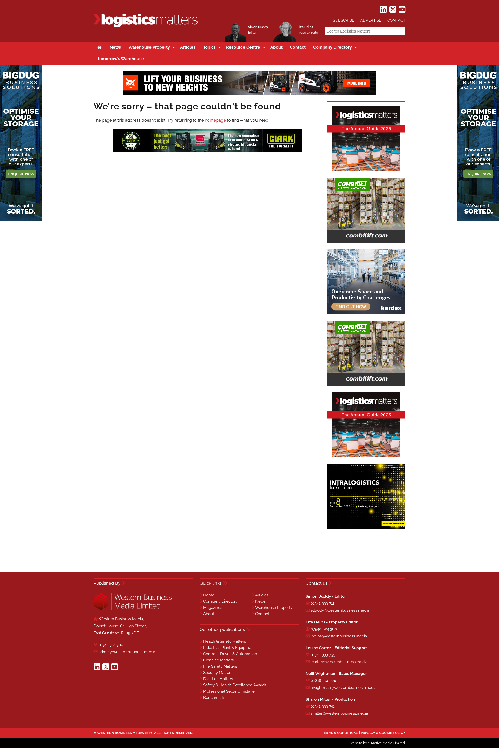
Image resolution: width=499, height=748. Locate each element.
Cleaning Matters (218, 660)
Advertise (370, 20)
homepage (215, 120)
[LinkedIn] (383, 9)
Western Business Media (120, 733)
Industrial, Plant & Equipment (229, 647)
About (208, 613)
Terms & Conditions (340, 733)
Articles (261, 595)
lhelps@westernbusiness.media (339, 636)
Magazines (212, 607)
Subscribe (343, 20)
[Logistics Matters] (146, 26)
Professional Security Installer (229, 691)
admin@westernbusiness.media (127, 651)
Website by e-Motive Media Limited (377, 743)
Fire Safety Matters (220, 666)
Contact (396, 20)
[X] (392, 9)
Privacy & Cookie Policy (383, 733)
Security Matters (217, 672)
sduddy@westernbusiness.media (340, 610)
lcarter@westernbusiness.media (339, 662)
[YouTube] (402, 9)
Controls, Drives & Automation (230, 654)
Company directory (220, 601)
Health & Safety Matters (224, 641)
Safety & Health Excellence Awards (234, 685)
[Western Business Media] (133, 609)
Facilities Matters (218, 678)
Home (208, 595)
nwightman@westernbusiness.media (343, 687)
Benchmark (213, 697)
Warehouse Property (273, 607)
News (260, 601)
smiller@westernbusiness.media (339, 713)
